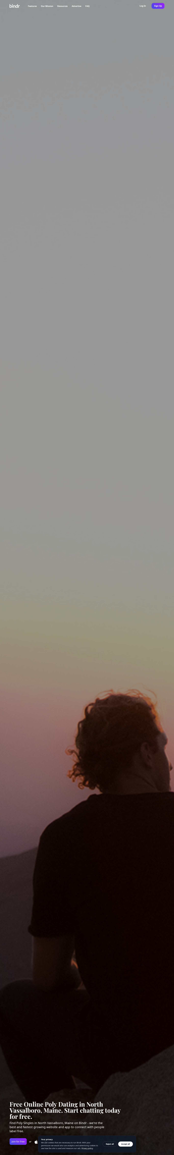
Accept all (125, 1144)
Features (32, 6)
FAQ (87, 6)
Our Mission (47, 6)
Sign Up (158, 5)
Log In (143, 5)
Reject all (110, 1144)
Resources (62, 6)
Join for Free (18, 1141)
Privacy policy (87, 1148)
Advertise (76, 6)
